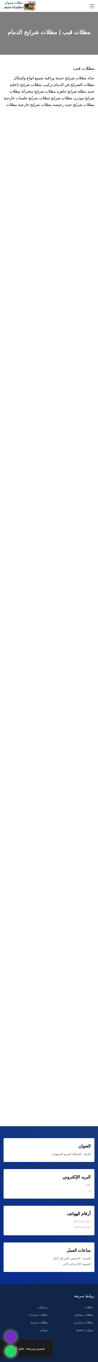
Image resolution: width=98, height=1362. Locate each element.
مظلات (88, 1307)
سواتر (44, 1330)
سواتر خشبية (84, 1330)
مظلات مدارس (83, 1322)
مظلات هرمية (39, 1322)
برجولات (42, 1307)
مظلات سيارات (38, 1315)
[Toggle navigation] (92, 6)
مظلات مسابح (84, 1315)
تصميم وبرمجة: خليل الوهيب (26, 1348)
